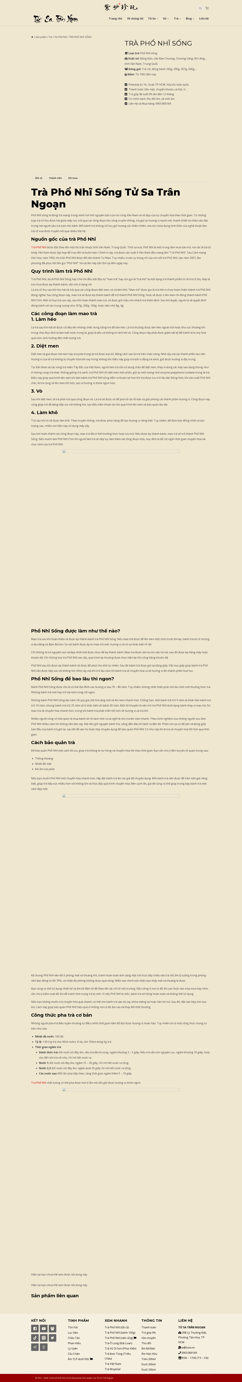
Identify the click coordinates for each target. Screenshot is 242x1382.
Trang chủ (115, 18)
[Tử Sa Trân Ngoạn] (121, 7)
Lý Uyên (73, 1348)
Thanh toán (148, 1327)
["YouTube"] (43, 1328)
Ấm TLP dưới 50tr (79, 1359)
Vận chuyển (148, 1338)
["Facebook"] (35, 1328)
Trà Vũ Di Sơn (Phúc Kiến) (120, 1348)
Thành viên (55, 178)
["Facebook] (52, 1328)
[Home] (32, 37)
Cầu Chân (74, 1354)
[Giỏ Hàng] (206, 8)
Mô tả (38, 178)
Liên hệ (204, 18)
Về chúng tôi (135, 18)
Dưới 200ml (148, 1364)
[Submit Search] (200, 8)
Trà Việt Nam (113, 1364)
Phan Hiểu (74, 1343)
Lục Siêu (73, 1332)
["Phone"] (43, 1347)
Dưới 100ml (148, 1369)
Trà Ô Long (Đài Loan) (118, 1343)
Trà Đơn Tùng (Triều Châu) (118, 1356)
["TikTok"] (35, 1338)
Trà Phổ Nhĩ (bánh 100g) (120, 1332)
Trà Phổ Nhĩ (38, 247)
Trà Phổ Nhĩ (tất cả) (117, 1327)
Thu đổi (146, 1343)
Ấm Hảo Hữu (149, 1354)
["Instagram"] (43, 1338)
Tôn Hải (73, 1327)
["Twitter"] (52, 1338)
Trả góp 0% (148, 1332)
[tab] (39, 178)
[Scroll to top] (233, 1373)
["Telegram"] (35, 1347)
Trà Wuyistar (113, 1369)
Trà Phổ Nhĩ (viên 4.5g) (119, 1338)
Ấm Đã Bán (148, 1348)
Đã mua (73, 178)
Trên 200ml (148, 1359)
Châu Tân (74, 1338)
